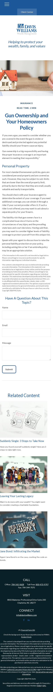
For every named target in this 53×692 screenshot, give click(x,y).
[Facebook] (24, 620)
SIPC (44, 686)
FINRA (39, 686)
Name (5, 307)
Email (4, 325)
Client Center (27, 12)
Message (6, 342)
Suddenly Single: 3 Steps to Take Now (22, 441)
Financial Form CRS (28, 630)
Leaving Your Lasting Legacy (16, 496)
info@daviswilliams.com (26, 615)
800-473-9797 (42, 584)
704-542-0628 (17, 584)
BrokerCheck (26, 637)
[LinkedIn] (29, 620)
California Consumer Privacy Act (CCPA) (21, 669)
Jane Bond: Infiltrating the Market (20, 551)
